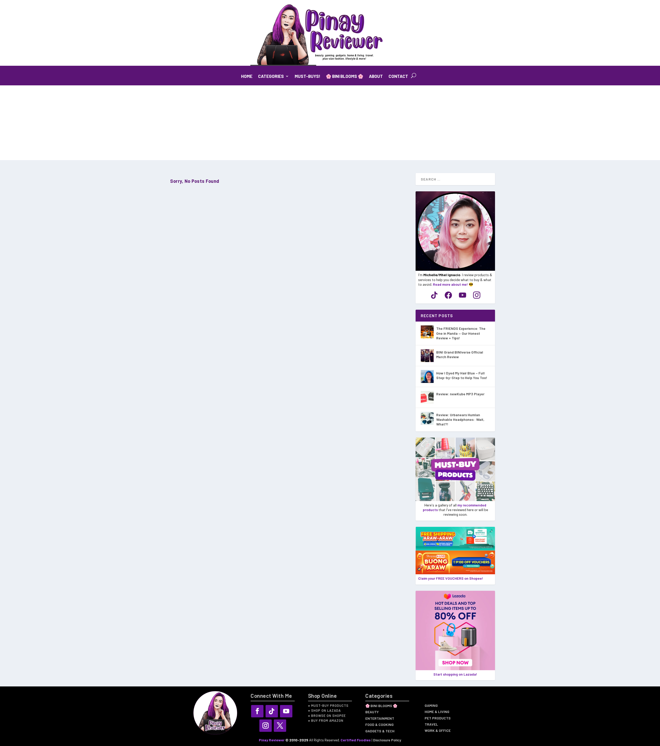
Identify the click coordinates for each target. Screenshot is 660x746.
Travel (431, 724)
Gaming (431, 706)
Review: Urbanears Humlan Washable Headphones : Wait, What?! (460, 419)
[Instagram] (476, 295)
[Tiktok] (434, 295)
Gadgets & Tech (379, 731)
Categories (271, 76)
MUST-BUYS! (307, 76)
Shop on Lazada (326, 710)
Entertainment (379, 718)
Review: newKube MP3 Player (460, 394)
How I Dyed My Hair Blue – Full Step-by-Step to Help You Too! (461, 375)
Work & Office (438, 731)
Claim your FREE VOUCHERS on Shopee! (450, 578)
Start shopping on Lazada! (455, 674)
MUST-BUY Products (330, 705)
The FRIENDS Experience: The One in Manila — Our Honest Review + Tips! (460, 333)
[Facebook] (448, 295)
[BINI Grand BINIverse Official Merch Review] (427, 355)
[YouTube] (462, 295)
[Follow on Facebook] (257, 711)
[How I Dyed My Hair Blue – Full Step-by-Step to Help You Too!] (427, 376)
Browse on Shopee (328, 716)
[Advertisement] (330, 124)
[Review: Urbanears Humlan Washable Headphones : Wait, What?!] (427, 418)
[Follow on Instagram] (265, 725)
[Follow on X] (280, 725)
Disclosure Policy (387, 740)
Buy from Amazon (327, 720)
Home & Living (437, 712)
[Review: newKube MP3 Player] (427, 397)
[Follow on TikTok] (272, 711)
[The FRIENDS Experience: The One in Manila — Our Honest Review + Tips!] (427, 331)
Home (246, 76)
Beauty (372, 712)
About (376, 76)
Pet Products (438, 718)
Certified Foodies (356, 740)
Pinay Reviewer (272, 740)
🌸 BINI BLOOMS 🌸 (344, 76)
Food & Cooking (379, 725)
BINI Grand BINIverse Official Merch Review (459, 354)
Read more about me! (450, 284)
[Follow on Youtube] (286, 711)
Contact (398, 76)
